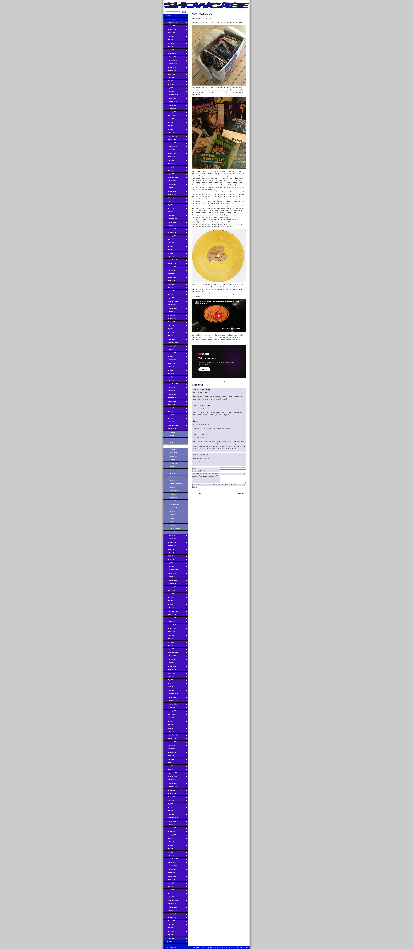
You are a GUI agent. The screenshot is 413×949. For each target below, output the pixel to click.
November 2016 (170, 536)
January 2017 (169, 543)
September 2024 (170, 859)
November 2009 (170, 143)
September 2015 (170, 384)
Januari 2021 (169, 708)
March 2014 (169, 322)
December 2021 (170, 746)
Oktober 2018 (169, 615)
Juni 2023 (168, 808)
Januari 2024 (169, 832)
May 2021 (168, 722)
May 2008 (168, 81)
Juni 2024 (168, 849)
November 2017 (170, 577)
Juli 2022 (168, 770)
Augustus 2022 (170, 773)
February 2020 (169, 670)
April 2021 (168, 718)
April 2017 (168, 553)
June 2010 (168, 167)
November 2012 (170, 267)
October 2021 (169, 739)
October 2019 (169, 656)
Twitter (235, 947)
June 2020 (168, 684)
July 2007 (168, 47)
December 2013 (170, 312)
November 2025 (170, 907)
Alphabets (167, 942)
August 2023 (169, 814)
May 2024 (168, 845)
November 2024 (170, 866)
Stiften (171, 442)
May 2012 (168, 246)
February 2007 (169, 30)
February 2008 (169, 71)
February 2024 (169, 835)
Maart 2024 (168, 839)
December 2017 (170, 580)
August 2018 (169, 608)
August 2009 (169, 133)
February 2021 (169, 711)
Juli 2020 (168, 687)
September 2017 (170, 570)
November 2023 (170, 825)
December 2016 (170, 539)
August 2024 (169, 856)
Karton (172, 518)
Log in (209, 947)
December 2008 (170, 105)
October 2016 (169, 429)
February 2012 (169, 236)
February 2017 (169, 546)
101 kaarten (173, 453)
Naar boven (244, 947)
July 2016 (168, 419)
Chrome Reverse (175, 501)
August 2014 (169, 339)
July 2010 (168, 171)
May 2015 (168, 370)
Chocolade (173, 470)
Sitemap (202, 947)
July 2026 (168, 935)
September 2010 (170, 178)
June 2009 (168, 126)
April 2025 (168, 883)
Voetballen (173, 477)
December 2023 (170, 828)
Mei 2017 (168, 556)
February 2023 (169, 794)
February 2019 (169, 629)
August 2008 (169, 92)
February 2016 (169, 401)
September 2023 (170, 818)
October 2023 (169, 821)
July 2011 (168, 212)
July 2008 (168, 88)
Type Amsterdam (175, 528)
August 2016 (169, 422)
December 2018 (170, 622)
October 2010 (169, 181)
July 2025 (168, 894)
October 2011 (169, 222)
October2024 (169, 863)
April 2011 (168, 202)
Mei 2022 (168, 763)
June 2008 (168, 85)
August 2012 (169, 257)
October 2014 (169, 346)
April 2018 (168, 594)
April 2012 (168, 243)
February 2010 (169, 154)
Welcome (167, 16)
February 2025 (169, 876)
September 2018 (170, 611)
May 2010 (168, 164)
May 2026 (168, 928)
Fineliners (173, 487)
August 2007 (169, 50)
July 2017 (168, 563)
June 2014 (168, 333)
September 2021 (170, 735)
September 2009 (170, 136)
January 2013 (169, 274)
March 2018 (169, 591)
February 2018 (169, 587)
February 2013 (169, 277)
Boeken (172, 521)
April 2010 (168, 160)
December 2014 (170, 353)
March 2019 (169, 632)
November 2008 (170, 102)
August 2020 (169, 691)
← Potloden (196, 493)
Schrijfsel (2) (173, 480)
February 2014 (169, 319)
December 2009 (170, 147)
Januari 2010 (169, 150)
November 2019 (170, 660)
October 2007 (169, 57)
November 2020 (170, 701)
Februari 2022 (169, 752)
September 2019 (170, 653)
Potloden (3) (173, 466)
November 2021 (170, 742)
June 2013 (168, 291)
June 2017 (168, 560)
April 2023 (168, 801)
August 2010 (169, 174)
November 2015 (170, 388)
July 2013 (168, 295)
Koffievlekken (174, 490)
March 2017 (169, 549)
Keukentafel (173, 532)
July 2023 (168, 811)
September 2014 (170, 343)
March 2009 (169, 116)
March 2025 (169, 880)
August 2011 (169, 215)
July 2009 (168, 129)
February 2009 (169, 112)
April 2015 (168, 367)
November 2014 (170, 350)
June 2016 (168, 415)
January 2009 (169, 109)
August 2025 (169, 897)
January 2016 (169, 398)
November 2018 (170, 618)
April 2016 (168, 408)
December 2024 (170, 870)
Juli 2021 (168, 728)
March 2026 (169, 921)
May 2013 (168, 288)
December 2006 (170, 23)
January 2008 (169, 67)
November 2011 (170, 226)
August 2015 (169, 381)
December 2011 (170, 229)
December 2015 (170, 394)
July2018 (168, 604)
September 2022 (170, 777)
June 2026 (168, 931)
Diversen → (241, 493)
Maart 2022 (168, 756)
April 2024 (168, 842)
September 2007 (170, 54)
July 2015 (168, 377)
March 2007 (169, 33)
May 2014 (168, 329)
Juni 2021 (168, 725)
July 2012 (168, 253)
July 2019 (168, 646)
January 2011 (169, 191)
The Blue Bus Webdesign (222, 947)
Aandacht (172, 514)
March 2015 (169, 364)
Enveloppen (173, 497)
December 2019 (170, 663)
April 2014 (168, 326)
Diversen (172, 449)
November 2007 (170, 61)
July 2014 (168, 336)
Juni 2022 (168, 766)
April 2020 (168, 677)
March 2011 (169, 198)
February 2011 (169, 195)
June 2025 (168, 890)
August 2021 (169, 732)
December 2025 (170, 911)
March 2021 (169, 715)
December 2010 (170, 188)
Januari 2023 (169, 790)
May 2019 (168, 639)
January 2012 (169, 233)
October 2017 (169, 573)
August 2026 (169, 938)
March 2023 (169, 797)
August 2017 (169, 567)
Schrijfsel (172, 473)
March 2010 (169, 157)
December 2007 (170, 64)
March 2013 (169, 281)
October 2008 (169, 98)
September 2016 (170, 425)
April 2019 (168, 635)
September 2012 (170, 260)
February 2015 (169, 360)
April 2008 (168, 78)
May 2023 (168, 804)
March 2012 (169, 240)
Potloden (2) (173, 456)
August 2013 (169, 298)
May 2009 (168, 123)
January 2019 (169, 625)
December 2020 (170, 704)
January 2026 (169, 914)
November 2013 (170, 308)
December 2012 (170, 271)
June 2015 (168, 374)
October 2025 (169, 904)
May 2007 (168, 40)
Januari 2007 (169, 26)
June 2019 (168, 642)
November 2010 (170, 185)
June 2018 (168, 601)
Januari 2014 (169, 315)
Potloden (172, 435)
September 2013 (170, 302)
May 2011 (168, 205)
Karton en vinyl (174, 504)
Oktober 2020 (169, 697)
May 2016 (168, 412)
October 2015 (169, 391)
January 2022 (169, 749)
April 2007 (168, 36)
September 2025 (170, 901)
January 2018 (169, 584)
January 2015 (169, 357)
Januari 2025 (169, 873)
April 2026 (168, 925)
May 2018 (168, 598)
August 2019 (169, 649)
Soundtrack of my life (171, 19)
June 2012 (168, 250)
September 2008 (170, 95)
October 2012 (169, 264)
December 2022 (170, 787)
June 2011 (168, 209)
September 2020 (170, 694)
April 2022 (168, 759)
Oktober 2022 (169, 780)
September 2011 (170, 219)
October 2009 (169, 140)
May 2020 (168, 680)
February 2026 (169, 918)
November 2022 (170, 783)
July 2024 (168, 852)
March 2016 (169, 405)
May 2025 (168, 887)
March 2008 (169, 74)
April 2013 (168, 284)
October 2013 (169, 305)
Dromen (172, 439)
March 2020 (169, 673)
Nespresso (173, 432)
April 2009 (168, 119)
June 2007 (168, 43)
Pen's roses (173, 463)
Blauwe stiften (174, 508)
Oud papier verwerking (176, 484)
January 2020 (169, 666)
